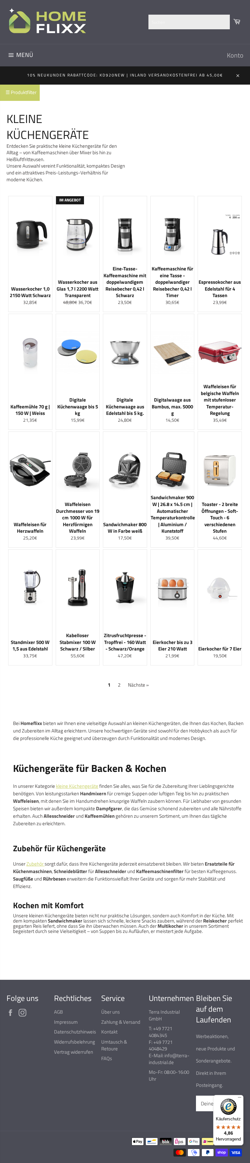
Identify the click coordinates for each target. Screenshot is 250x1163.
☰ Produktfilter (21, 92)
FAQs (106, 1058)
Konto (235, 55)
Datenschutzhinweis (75, 1031)
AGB (58, 1012)
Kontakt (109, 1031)
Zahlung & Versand (120, 1022)
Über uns (110, 1012)
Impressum (66, 1022)
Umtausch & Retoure (114, 1045)
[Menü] (239, 1099)
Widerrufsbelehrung (74, 1042)
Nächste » (138, 685)
